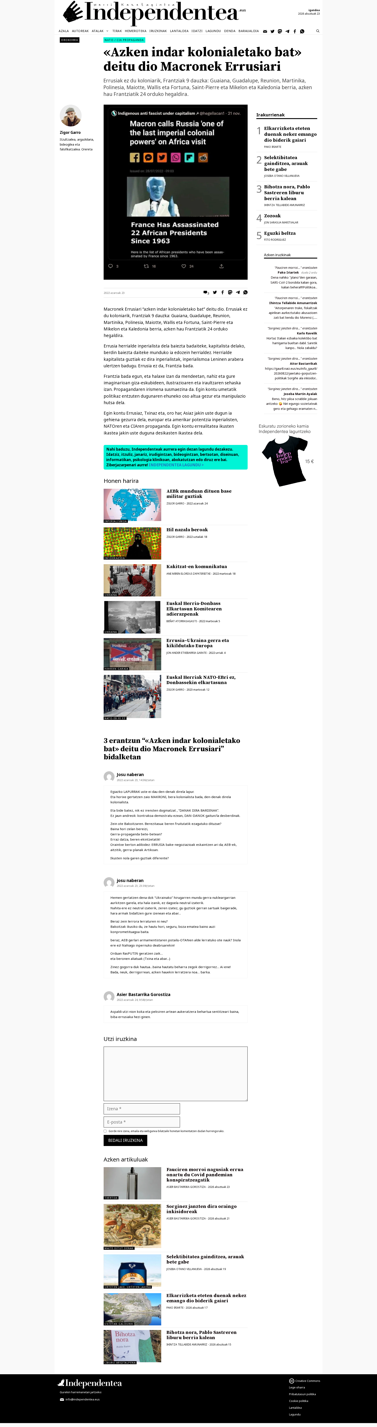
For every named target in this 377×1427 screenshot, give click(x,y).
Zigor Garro (175, 503)
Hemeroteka (135, 31)
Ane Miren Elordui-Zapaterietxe (188, 574)
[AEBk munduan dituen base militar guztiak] (132, 519)
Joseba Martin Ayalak (300, 394)
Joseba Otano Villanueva (184, 1269)
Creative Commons (307, 1381)
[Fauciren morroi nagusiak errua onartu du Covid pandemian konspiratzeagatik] (132, 1183)
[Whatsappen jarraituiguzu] (302, 30)
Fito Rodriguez (275, 240)
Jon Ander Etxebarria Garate (186, 653)
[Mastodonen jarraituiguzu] (280, 30)
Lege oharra (297, 1387)
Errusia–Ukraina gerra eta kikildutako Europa (197, 643)
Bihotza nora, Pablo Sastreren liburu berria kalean (201, 1335)
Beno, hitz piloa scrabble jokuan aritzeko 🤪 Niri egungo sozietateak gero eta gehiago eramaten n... (291, 404)
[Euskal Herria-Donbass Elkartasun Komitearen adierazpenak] (132, 617)
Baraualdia (248, 31)
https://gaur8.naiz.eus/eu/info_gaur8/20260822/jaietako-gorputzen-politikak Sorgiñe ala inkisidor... (291, 373)
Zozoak (272, 216)
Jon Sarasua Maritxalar (281, 222)
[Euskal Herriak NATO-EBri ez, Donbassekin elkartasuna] (132, 716)
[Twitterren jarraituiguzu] (272, 30)
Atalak (98, 31)
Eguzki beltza (280, 233)
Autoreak (80, 31)
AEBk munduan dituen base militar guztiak (198, 493)
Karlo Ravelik (307, 333)
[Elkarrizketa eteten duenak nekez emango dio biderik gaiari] (132, 1309)
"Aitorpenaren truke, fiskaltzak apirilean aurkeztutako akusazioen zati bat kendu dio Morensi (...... (293, 313)
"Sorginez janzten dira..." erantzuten (292, 328)
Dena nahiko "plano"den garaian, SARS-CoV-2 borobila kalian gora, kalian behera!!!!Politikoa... (294, 282)
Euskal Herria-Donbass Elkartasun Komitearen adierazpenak (194, 609)
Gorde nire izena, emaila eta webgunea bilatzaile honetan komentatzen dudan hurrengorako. (166, 1131)
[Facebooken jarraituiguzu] (295, 30)
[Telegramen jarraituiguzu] (287, 30)
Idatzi (197, 31)
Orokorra (69, 40)
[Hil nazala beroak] (132, 556)
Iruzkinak (158, 31)
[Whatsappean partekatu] (244, 293)
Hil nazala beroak (187, 530)
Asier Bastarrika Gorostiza (186, 1187)
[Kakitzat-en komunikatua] (132, 580)
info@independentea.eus (82, 1399)
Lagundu (213, 31)
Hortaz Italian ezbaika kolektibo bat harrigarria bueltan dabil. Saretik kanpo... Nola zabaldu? (291, 343)
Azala (64, 31)
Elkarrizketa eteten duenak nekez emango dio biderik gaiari (206, 1298)
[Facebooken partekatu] (221, 293)
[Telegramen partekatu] (236, 293)
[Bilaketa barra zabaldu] (318, 30)
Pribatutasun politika (302, 1394)
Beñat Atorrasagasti (181, 621)
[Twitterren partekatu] (214, 293)
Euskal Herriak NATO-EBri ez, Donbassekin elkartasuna (201, 680)
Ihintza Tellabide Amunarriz (186, 1344)
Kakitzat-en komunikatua (196, 567)
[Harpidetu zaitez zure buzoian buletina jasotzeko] (265, 30)
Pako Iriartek (288, 272)
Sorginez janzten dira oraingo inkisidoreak (201, 1209)
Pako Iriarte (174, 1308)
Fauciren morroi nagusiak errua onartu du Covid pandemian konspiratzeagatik (204, 1175)
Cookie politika (298, 1401)
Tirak (117, 31)
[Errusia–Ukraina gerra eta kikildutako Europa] (132, 654)
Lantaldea (179, 31)
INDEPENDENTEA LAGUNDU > (176, 464)
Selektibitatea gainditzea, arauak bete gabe (205, 1259)
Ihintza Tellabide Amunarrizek (293, 303)
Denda (230, 31)
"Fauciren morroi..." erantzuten (295, 268)
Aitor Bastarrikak (303, 363)
